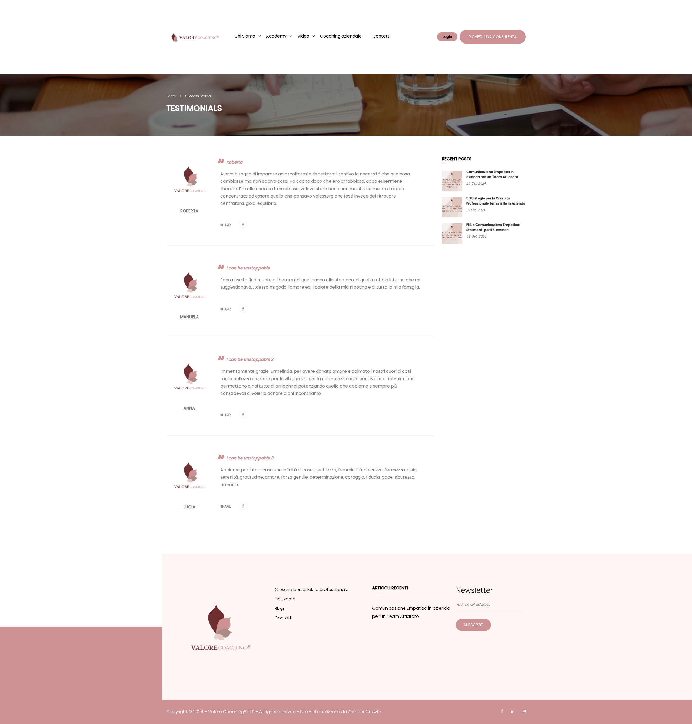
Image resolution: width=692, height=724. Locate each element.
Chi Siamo (244, 36)
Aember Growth (364, 712)
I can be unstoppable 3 (249, 458)
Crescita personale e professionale (311, 589)
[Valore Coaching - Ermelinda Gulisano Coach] (193, 37)
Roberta (234, 162)
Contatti (381, 36)
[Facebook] (243, 225)
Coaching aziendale (341, 36)
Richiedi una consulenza (493, 36)
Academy (276, 36)
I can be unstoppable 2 (249, 359)
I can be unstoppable (248, 268)
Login (447, 36)
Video (303, 36)
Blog (279, 608)
